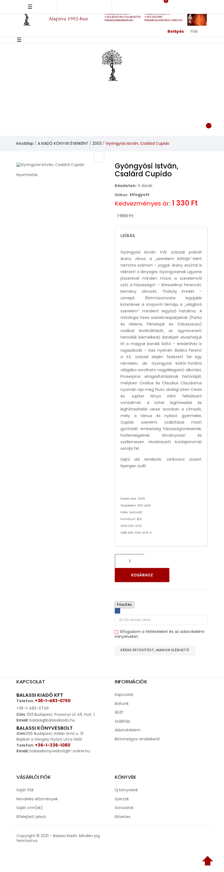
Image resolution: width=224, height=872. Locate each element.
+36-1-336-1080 (52, 745)
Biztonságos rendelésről (137, 739)
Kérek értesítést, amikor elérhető (154, 650)
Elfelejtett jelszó (31, 816)
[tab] (161, 236)
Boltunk (122, 703)
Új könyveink (126, 790)
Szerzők (122, 799)
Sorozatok (124, 807)
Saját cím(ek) (29, 807)
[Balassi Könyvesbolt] (112, 64)
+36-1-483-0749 (32, 708)
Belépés (175, 31)
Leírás (127, 235)
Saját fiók (25, 790)
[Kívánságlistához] (182, 575)
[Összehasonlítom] (196, 575)
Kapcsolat (124, 694)
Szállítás (122, 721)
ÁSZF (119, 712)
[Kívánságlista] (151, 125)
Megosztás (117, 611)
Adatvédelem (128, 730)
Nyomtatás (27, 174)
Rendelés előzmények (37, 799)
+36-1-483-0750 (52, 701)
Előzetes (122, 816)
